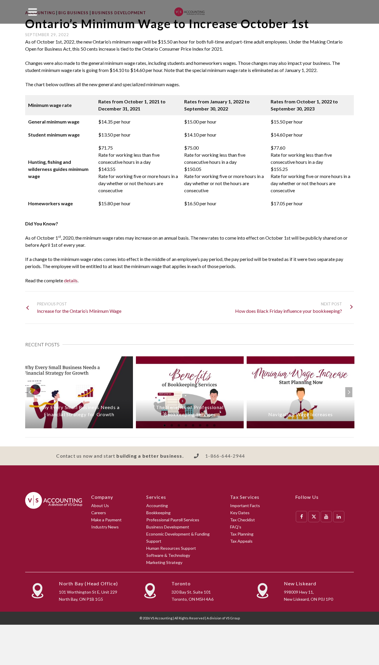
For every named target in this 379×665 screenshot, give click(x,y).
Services (156, 497)
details (71, 280)
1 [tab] (165, 425)
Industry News (105, 526)
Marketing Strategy (164, 562)
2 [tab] (172, 425)
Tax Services (244, 497)
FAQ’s (235, 526)
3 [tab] (179, 425)
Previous (30, 392)
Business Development (167, 526)
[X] (313, 516)
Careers (98, 512)
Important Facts (245, 505)
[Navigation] (32, 12)
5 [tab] (193, 425)
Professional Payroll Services (172, 519)
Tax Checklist (242, 519)
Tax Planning (241, 533)
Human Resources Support (171, 548)
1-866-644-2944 (225, 456)
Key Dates (240, 512)
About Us (100, 505)
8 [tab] (214, 425)
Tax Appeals (241, 541)
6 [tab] (200, 425)
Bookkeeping (158, 512)
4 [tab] (186, 425)
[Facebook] (301, 516)
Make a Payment (106, 519)
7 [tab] (207, 425)
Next (348, 392)
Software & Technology (168, 555)
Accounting (157, 505)
